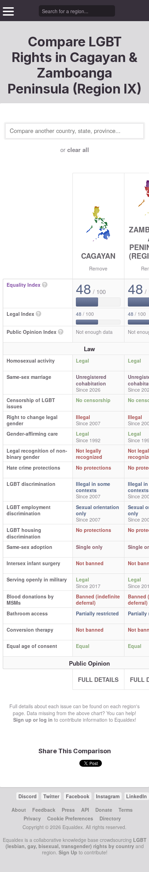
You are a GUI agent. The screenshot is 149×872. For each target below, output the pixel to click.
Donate (103, 809)
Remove (98, 268)
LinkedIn (136, 796)
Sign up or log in (33, 719)
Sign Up (68, 852)
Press (68, 809)
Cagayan (98, 255)
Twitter (51, 796)
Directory (110, 818)
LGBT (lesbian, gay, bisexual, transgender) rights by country (76, 842)
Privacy (32, 818)
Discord (27, 796)
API (85, 809)
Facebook (77, 796)
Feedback (43, 809)
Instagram (108, 796)
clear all (78, 149)
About (18, 809)
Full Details (98, 679)
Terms (126, 809)
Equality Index (24, 284)
